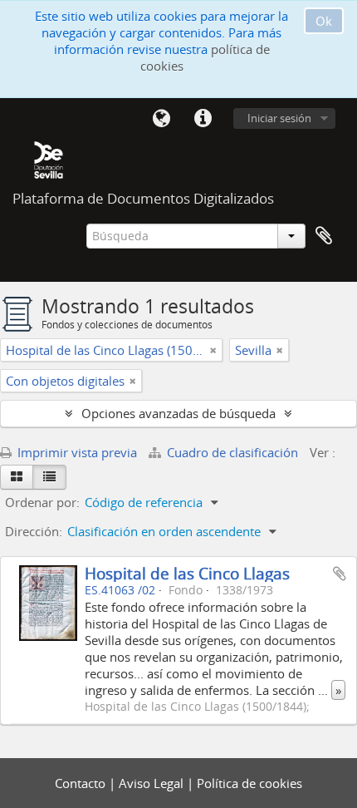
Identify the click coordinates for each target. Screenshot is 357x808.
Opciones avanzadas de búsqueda (178, 413)
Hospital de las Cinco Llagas (187, 573)
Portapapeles (324, 236)
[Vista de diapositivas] (16, 477)
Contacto (82, 783)
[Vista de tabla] (49, 477)
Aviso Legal (153, 783)
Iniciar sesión (279, 118)
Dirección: (33, 531)
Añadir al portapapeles (339, 573)
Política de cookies (249, 783)
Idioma (161, 119)
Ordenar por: (42, 502)
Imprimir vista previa (75, 452)
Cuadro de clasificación (232, 452)
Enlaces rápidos (202, 119)
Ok (323, 20)
